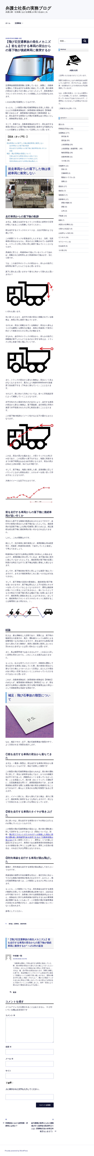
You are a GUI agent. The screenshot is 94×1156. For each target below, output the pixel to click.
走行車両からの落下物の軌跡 (19, 146)
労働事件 (62, 166)
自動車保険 (23, 923)
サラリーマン (63, 242)
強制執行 (62, 195)
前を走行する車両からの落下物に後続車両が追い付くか (28, 148)
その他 (63, 161)
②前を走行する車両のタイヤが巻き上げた (23, 158)
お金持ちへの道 (64, 233)
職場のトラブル (67, 177)
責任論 (63, 136)
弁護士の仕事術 (64, 224)
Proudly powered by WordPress (16, 1151)
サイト (8, 1071)
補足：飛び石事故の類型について (19, 153)
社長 (20, 38)
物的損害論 (65, 153)
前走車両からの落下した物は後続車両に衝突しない (25, 143)
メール (9, 1059)
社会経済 (62, 246)
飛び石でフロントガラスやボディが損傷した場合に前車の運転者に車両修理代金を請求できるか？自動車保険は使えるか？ (29, 837)
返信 (14, 992)
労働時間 (64, 173)
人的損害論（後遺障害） (70, 148)
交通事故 (18, 23)
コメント (10, 1015)
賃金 (63, 169)
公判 (63, 211)
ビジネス (62, 237)
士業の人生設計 (64, 229)
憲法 (60, 124)
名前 (8, 1047)
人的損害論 (65, 144)
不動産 (61, 216)
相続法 (61, 191)
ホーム (8, 23)
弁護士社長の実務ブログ (28, 8)
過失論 (10, 923)
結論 (10, 151)
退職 (63, 181)
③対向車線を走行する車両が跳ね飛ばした (23, 161)
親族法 (61, 186)
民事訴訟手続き (64, 129)
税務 (60, 220)
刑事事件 (62, 199)
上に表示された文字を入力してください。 (23, 1089)
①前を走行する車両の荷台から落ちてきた (23, 156)
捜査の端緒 (65, 203)
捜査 (63, 207)
